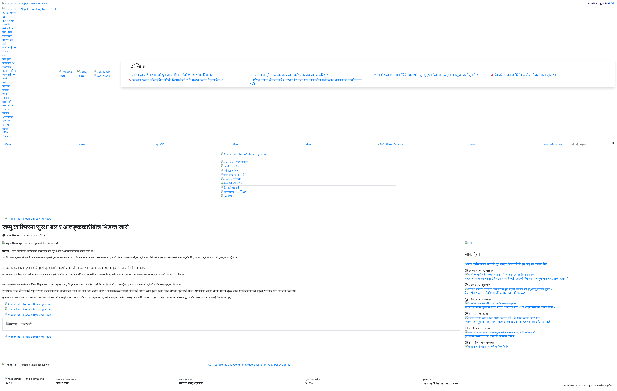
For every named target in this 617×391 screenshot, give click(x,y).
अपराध (5, 124)
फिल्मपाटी (6, 66)
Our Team (214, 364)
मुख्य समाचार (8, 20)
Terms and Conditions (233, 364)
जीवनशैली (7, 74)
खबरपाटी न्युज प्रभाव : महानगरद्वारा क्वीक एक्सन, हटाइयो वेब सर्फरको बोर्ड (507, 322)
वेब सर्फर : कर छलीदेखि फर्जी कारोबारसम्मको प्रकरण (525, 75)
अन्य (4, 120)
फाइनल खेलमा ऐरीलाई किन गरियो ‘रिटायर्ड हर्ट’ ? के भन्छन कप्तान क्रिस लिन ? (177, 80)
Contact (286, 364)
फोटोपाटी (6, 101)
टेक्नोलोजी (7, 136)
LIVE (612, 3)
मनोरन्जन (7, 62)
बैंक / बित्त (7, 32)
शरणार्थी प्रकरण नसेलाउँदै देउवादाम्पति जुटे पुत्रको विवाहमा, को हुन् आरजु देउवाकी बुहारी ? (426, 75)
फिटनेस (6, 86)
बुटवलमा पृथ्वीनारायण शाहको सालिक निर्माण (489, 336)
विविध (5, 132)
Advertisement (255, 364)
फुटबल (5, 113)
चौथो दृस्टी (7, 47)
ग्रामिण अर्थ (7, 39)
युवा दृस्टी (6, 59)
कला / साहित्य (9, 70)
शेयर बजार (7, 35)
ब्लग (4, 55)
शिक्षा (4, 93)
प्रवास (5, 89)
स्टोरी (5, 78)
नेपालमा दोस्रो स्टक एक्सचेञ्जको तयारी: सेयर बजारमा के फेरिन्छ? (290, 75)
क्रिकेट (5, 109)
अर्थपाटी (6, 28)
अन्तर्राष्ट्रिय (7, 116)
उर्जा (4, 43)
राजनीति (6, 24)
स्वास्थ (5, 97)
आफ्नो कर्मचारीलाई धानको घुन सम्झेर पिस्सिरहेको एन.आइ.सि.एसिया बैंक (172, 75)
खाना (4, 82)
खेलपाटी (6, 105)
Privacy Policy (273, 364)
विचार (5, 51)
